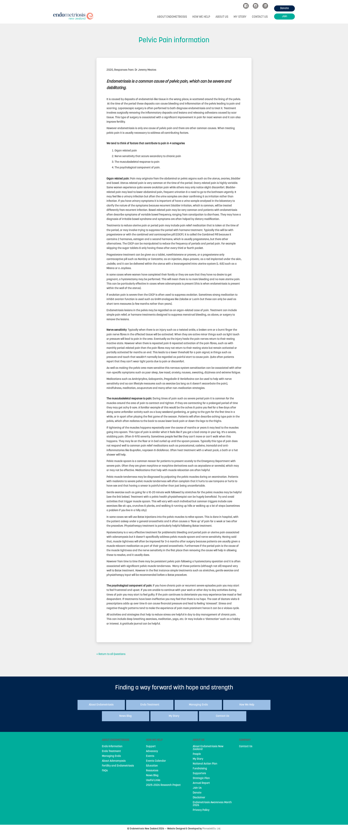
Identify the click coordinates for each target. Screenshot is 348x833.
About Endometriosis (172, 17)
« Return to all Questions (110, 654)
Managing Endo (111, 756)
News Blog (152, 775)
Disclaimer (199, 797)
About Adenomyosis (114, 761)
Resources (152, 770)
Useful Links (153, 780)
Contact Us (260, 17)
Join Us (197, 788)
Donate (197, 793)
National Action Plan (205, 764)
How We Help (201, 17)
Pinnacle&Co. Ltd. (211, 829)
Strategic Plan (201, 778)
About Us (221, 17)
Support (151, 746)
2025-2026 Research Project (163, 785)
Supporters (199, 773)
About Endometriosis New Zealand (208, 748)
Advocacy (152, 751)
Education (152, 766)
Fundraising (200, 768)
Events (150, 756)
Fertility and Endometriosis (118, 766)
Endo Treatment (111, 751)
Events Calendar (156, 761)
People (197, 754)
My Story (240, 17)
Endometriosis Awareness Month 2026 (212, 804)
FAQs (105, 770)
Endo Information (112, 746)
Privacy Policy (201, 810)
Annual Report (201, 783)
